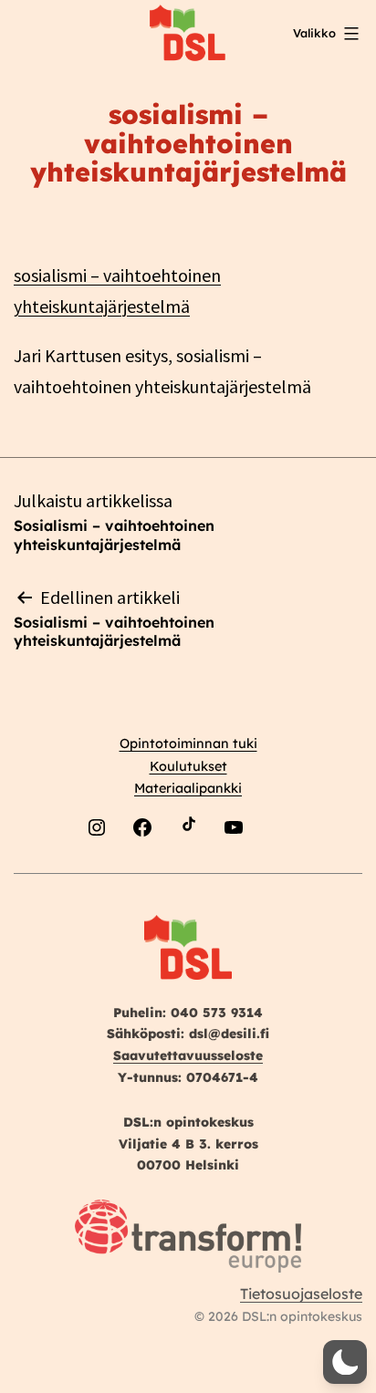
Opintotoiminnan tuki (188, 743)
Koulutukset (188, 766)
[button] (345, 1362)
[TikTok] (188, 871)
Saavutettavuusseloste (188, 1055)
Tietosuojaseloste (301, 1293)
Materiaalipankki (188, 788)
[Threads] (279, 871)
